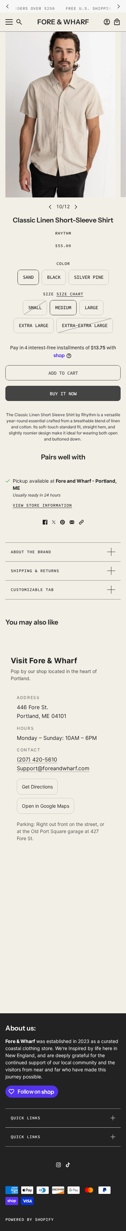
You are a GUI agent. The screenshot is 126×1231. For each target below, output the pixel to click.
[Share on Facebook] (45, 522)
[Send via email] (72, 522)
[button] (81, 522)
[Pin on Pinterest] (62, 522)
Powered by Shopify (29, 1219)
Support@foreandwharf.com (53, 768)
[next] (118, 6)
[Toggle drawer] (9, 22)
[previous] (7, 6)
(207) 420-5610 (37, 759)
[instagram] (58, 1165)
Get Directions (37, 787)
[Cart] (117, 22)
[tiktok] (68, 1165)
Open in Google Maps (45, 806)
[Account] (107, 22)
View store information (42, 505)
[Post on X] (54, 522)
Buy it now (63, 394)
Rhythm (63, 233)
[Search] (19, 22)
